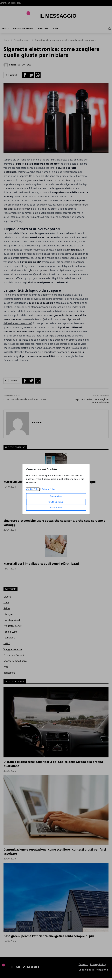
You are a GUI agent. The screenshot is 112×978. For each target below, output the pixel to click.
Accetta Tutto (56, 507)
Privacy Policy (48, 489)
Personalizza (56, 496)
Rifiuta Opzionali (56, 501)
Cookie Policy (33, 489)
